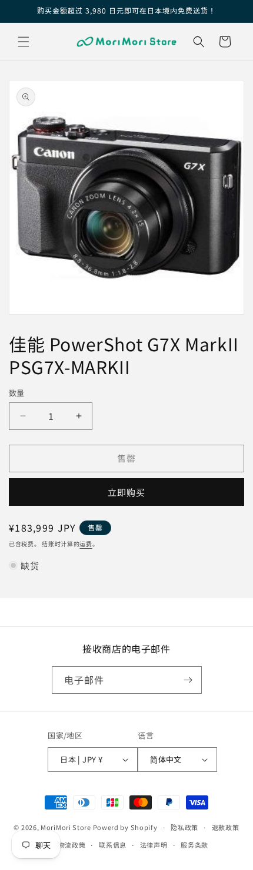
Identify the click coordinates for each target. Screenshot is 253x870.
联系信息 (112, 844)
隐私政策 (184, 827)
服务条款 (194, 844)
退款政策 (225, 827)
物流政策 (72, 844)
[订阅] (188, 680)
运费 (85, 543)
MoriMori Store (66, 827)
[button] (23, 42)
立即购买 (126, 492)
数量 (17, 392)
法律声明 (154, 844)
